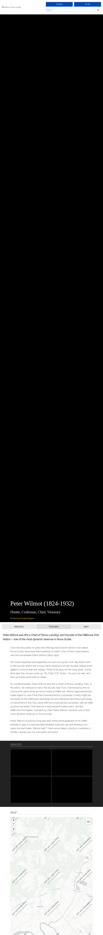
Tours (87, 4)
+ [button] (13, 820)
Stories (59, 4)
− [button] (13, 823)
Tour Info (54, 627)
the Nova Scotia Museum (23, 618)
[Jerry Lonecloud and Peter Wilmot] (72, 763)
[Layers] (88, 821)
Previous (18, 627)
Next (86, 627)
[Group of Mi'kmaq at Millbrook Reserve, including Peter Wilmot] (31, 789)
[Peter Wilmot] (31, 763)
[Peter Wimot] (72, 789)
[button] (13, 829)
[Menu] (98, 10)
